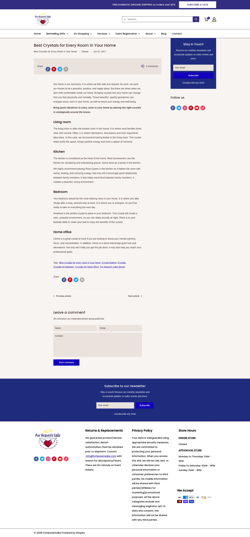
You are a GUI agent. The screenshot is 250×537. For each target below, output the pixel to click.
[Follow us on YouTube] (197, 108)
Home (37, 33)
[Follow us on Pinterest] (191, 108)
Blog (163, 33)
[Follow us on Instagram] (185, 108)
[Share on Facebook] (48, 69)
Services (102, 33)
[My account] (214, 19)
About (149, 33)
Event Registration (126, 33)
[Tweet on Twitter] (60, 69)
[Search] (196, 19)
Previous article (63, 296)
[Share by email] (66, 69)
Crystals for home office (87, 267)
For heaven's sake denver (112, 267)
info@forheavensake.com (100, 456)
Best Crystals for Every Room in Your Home (55, 51)
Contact (177, 33)
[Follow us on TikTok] (203, 108)
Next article (133, 296)
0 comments (152, 66)
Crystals (122, 262)
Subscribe (193, 75)
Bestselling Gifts (55, 33)
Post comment (66, 362)
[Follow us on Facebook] (173, 108)
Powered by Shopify (73, 532)
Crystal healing (109, 262)
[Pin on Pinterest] (54, 69)
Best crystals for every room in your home (79, 262)
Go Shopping (81, 33)
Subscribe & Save (197, 4)
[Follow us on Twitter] (179, 108)
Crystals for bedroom (63, 267)
